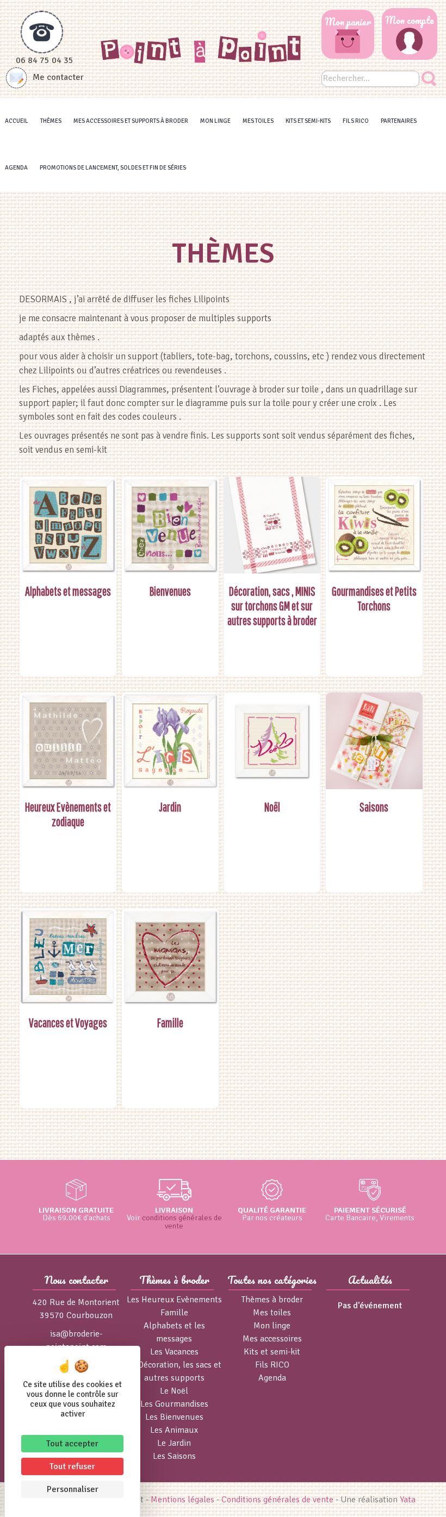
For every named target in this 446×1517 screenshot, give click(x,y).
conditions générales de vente (182, 1221)
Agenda (16, 167)
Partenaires (399, 120)
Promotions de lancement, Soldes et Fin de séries (113, 167)
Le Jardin (174, 1443)
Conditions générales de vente (277, 1499)
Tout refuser (72, 1466)
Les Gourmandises (174, 1404)
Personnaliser (72, 1489)
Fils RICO (356, 120)
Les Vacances (174, 1351)
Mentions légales (182, 1499)
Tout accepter (72, 1443)
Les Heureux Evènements (174, 1299)
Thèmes (50, 120)
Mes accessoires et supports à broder (130, 120)
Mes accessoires (272, 1338)
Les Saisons (174, 1456)
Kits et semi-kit (272, 1351)
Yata (408, 1499)
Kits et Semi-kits (308, 120)
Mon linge (215, 120)
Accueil (16, 120)
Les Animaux (174, 1430)
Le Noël (174, 1390)
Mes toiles (258, 120)
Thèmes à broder (272, 1299)
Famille (174, 1312)
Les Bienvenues (174, 1417)
